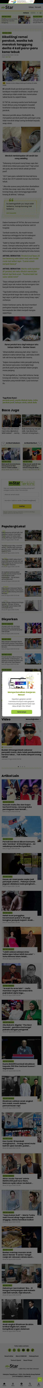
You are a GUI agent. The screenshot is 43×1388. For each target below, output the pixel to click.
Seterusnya (21, 712)
